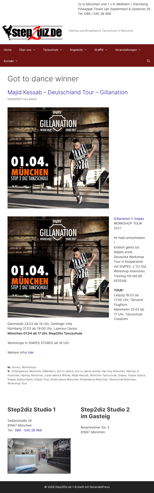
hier (31, 352)
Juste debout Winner (57, 375)
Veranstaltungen (126, 50)
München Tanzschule (103, 375)
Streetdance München (94, 379)
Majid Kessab (80, 375)
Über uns (25, 50)
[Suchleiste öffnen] (148, 61)
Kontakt (9, 61)
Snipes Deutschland (20, 379)
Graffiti (98, 50)
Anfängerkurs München (26, 371)
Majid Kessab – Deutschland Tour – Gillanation (68, 92)
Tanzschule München (122, 379)
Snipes (139, 219)
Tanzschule (50, 50)
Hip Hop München (113, 371)
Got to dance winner (87, 371)
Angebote (76, 50)
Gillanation (122, 219)
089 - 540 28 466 (28, 430)
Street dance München (64, 379)
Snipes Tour (41, 379)
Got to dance (65, 371)
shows (16, 367)
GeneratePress (100, 487)
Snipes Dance (136, 375)
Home (8, 50)
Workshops (29, 367)
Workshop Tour (17, 383)
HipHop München (32, 375)
